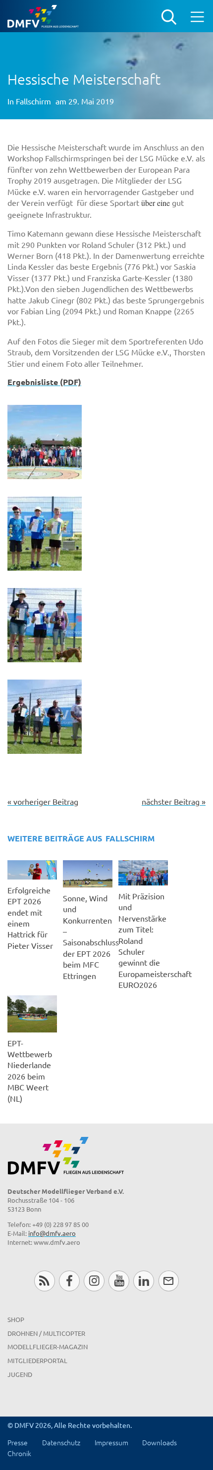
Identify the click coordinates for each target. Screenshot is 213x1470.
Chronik (19, 1453)
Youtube (118, 1281)
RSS (44, 1281)
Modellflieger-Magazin (47, 1346)
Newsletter (169, 1281)
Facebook (69, 1281)
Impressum (111, 1442)
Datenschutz (61, 1442)
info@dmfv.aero (52, 1233)
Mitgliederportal (37, 1360)
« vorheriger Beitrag (42, 801)
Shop (15, 1319)
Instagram (94, 1281)
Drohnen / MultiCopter (46, 1333)
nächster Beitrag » (174, 801)
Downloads (159, 1442)
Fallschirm (33, 101)
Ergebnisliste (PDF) (44, 382)
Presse (17, 1442)
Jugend (19, 1374)
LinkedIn (143, 1281)
